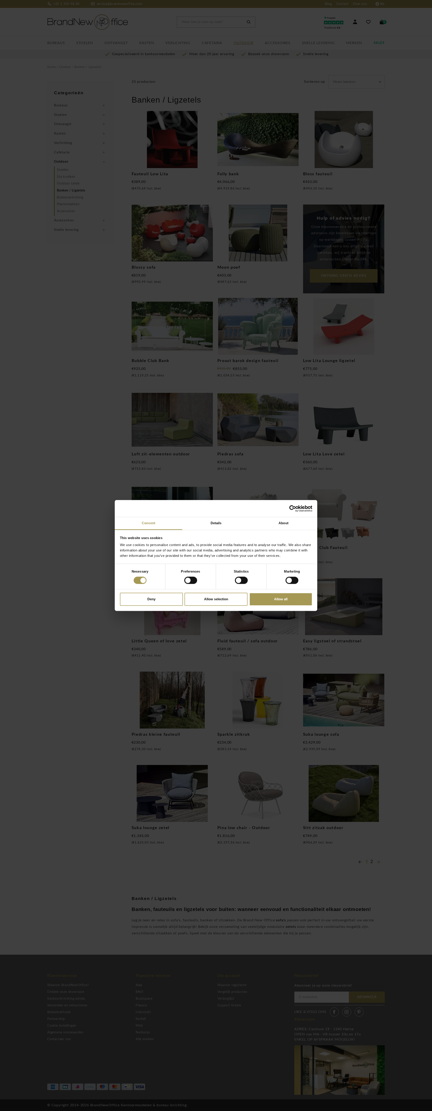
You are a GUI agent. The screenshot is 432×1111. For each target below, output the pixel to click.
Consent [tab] (148, 523)
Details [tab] (216, 523)
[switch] (190, 580)
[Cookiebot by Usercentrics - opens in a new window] (292, 508)
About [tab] (283, 523)
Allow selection (216, 599)
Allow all (281, 599)
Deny (151, 599)
